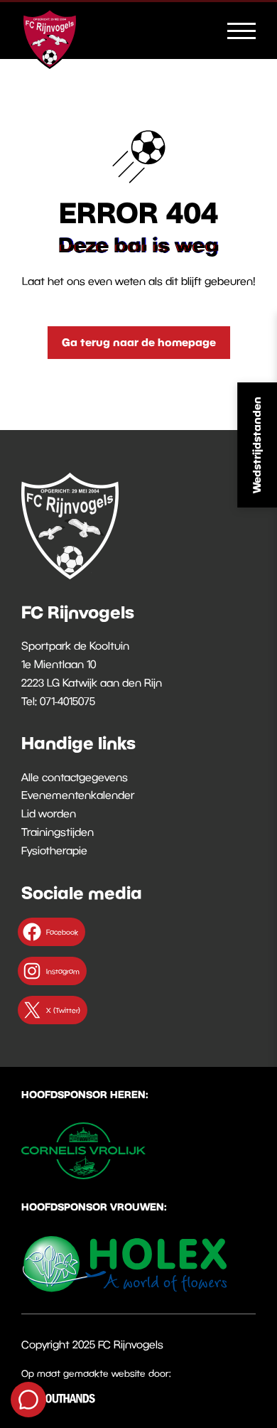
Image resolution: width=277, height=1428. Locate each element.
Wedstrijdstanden (256, 445)
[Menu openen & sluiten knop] (241, 30)
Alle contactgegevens (74, 777)
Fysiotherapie (54, 850)
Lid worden (48, 813)
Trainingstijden (57, 831)
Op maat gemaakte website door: (96, 1373)
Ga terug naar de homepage (139, 341)
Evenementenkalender (77, 794)
